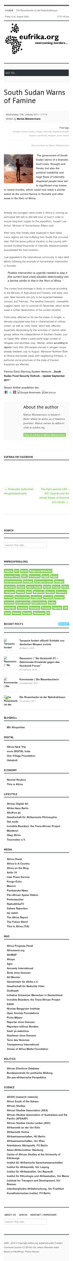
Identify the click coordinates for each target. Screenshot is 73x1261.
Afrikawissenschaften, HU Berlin (26, 1136)
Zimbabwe (39, 613)
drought (16, 131)
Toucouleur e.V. (16, 839)
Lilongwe (9, 592)
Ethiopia (28, 581)
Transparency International (23, 1044)
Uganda (57, 608)
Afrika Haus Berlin (18, 808)
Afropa (11, 959)
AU (16, 571)
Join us (23, 1214)
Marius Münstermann (28, 118)
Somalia (9, 602)
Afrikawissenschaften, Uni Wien (26, 1141)
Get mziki (12, 821)
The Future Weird (17, 922)
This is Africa (15, 784)
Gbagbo (59, 581)
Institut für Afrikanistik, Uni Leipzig (28, 1167)
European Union (44, 581)
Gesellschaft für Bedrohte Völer (26, 986)
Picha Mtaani (14, 1017)
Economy (34, 576)
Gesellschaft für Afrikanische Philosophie (32, 817)
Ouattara (61, 592)
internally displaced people (56, 131)
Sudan (51, 602)
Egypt (45, 576)
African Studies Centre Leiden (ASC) (28, 1123)
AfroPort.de (14, 812)
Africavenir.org (16, 950)
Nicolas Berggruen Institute (23, 1008)
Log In (28, 2)
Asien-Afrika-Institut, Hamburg (25, 1150)
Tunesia (46, 608)
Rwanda (48, 597)
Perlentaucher (15, 899)
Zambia (27, 613)
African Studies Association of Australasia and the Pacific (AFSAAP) (37, 1116)
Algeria (9, 571)
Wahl (7, 613)
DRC (24, 576)
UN (65, 608)
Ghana (21, 586)
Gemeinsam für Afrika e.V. (22, 981)
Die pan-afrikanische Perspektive (26, 1077)
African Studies (16, 1106)
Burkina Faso (12, 576)
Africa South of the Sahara (23, 1101)
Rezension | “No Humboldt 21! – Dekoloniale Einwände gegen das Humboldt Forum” (39, 661)
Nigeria (50, 592)
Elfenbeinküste (13, 581)
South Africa (23, 602)
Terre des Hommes (18, 1040)
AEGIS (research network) (22, 1097)
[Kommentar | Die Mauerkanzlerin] (11, 684)
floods (31, 131)
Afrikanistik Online (18, 1132)
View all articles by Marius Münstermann (50, 145)
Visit (64, 2)
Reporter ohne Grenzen (21, 1022)
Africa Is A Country (18, 863)
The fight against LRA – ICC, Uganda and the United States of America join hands (54, 495)
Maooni (11, 886)
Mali (29, 592)
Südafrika (10, 608)
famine (24, 131)
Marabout (12, 830)
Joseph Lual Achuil (37, 135)
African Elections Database (23, 1068)
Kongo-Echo (14, 881)
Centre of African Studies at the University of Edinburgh (33, 1156)
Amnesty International (20, 968)
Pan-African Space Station (22, 895)
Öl (48, 613)
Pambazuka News (17, 890)
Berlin (24, 571)
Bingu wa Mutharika (41, 571)
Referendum (22, 597)
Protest (9, 597)
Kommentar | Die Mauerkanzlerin (39, 679)
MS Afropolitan (16, 727)
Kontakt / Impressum (43, 1214)
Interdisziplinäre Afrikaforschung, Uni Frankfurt (35, 1188)
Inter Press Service (18, 877)
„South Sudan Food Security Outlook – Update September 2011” (34, 376)
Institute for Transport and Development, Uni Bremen (33, 1182)
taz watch (12, 913)
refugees (51, 135)
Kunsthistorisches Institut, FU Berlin (29, 1193)
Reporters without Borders (23, 1026)
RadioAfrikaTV (15, 904)
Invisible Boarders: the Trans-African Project (33, 826)
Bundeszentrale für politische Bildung (30, 1073)
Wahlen (16, 613)
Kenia (47, 586)
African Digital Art (17, 803)
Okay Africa (14, 835)
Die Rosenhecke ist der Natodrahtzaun (42, 697)
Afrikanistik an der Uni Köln (23, 1127)
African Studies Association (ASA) (27, 1110)
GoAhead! (13, 990)
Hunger (39, 131)
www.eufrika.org (11, 3)
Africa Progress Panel (20, 946)
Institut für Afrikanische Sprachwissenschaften (35, 1162)
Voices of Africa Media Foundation (27, 1049)
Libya (65, 586)
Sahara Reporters (17, 908)
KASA (10, 1004)
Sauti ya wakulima (18, 1031)
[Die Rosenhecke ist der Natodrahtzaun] (11, 702)
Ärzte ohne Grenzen (19, 972)
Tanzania (22, 608)
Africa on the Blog (18, 868)
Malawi (20, 592)
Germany (10, 586)
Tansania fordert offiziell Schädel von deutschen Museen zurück (41, 642)
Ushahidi (12, 760)
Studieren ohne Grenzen (21, 1035)
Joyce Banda (34, 586)
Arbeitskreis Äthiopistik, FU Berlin (27, 1145)
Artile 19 (12, 872)
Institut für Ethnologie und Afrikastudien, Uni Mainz (38, 1176)
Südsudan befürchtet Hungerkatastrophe (18, 491)
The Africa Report (17, 917)
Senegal (59, 597)
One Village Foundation (21, 755)
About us (10, 1214)
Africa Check (14, 859)
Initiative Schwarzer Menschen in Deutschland (34, 995)
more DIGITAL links (18, 751)
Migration (38, 592)
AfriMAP (12, 955)
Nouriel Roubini (16, 779)
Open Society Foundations (23, 1013)
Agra (9, 963)
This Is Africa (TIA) (18, 926)
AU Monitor (13, 977)
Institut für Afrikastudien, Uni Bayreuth (30, 1171)
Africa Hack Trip (16, 747)
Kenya (56, 586)
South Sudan (63, 135)
